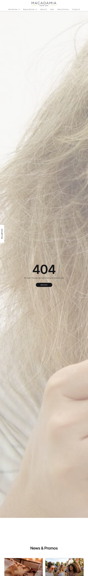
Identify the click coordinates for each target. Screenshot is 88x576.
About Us (43, 9)
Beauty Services (29, 9)
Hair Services (12, 9)
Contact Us (76, 9)
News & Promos (63, 9)
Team (52, 9)
